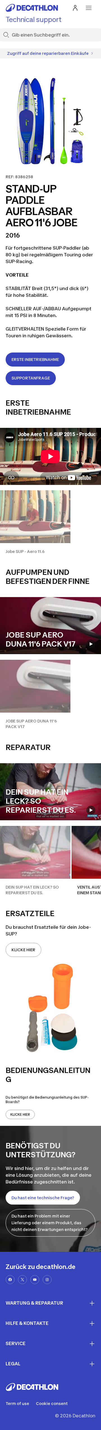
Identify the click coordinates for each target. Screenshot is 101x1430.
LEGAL (13, 1363)
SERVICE (16, 1343)
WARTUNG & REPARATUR (34, 1303)
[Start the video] (90, 644)
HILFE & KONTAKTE (27, 1323)
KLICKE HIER (23, 949)
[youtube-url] (34, 1279)
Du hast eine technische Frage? (43, 1197)
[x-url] (22, 1279)
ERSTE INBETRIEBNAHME (35, 359)
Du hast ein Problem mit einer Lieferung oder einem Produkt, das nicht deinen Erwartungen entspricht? (50, 1223)
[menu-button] (88, 8)
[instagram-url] (47, 1279)
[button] (35, 522)
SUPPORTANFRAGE (31, 378)
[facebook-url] (10, 1279)
